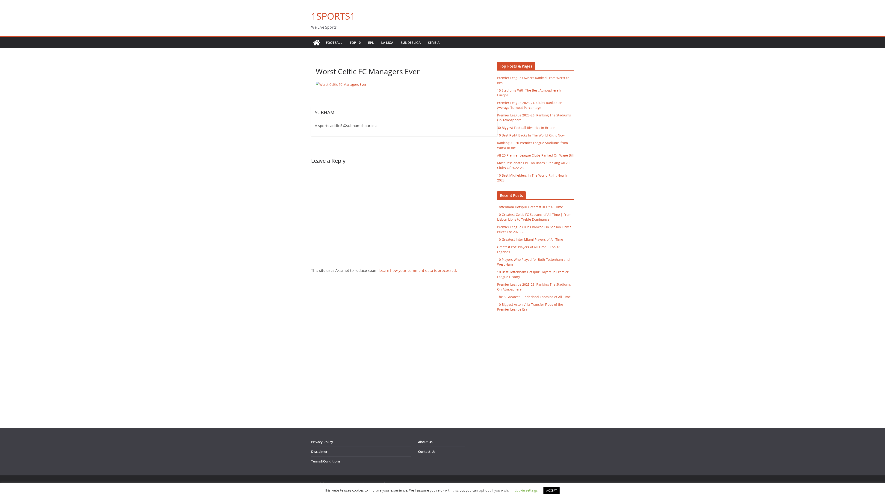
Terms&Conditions (325, 461)
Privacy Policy (322, 442)
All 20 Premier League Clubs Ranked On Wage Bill (535, 155)
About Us (425, 442)
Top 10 (355, 42)
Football (334, 42)
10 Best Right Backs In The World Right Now (531, 135)
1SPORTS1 (333, 16)
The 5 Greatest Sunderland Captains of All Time (534, 297)
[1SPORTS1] (316, 42)
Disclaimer (319, 451)
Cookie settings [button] (526, 490)
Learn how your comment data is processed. (418, 270)
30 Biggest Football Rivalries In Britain (526, 127)
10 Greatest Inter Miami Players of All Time (530, 239)
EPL (371, 42)
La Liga (387, 42)
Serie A (434, 42)
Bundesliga (411, 42)
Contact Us (426, 451)
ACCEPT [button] (551, 490)
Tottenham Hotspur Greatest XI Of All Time (530, 207)
